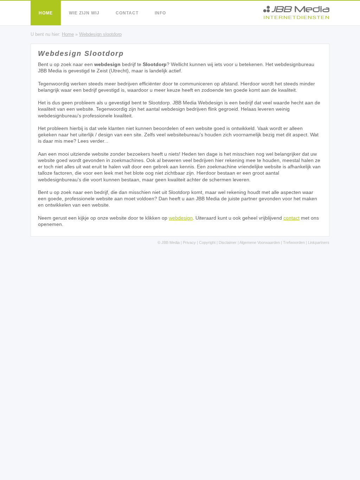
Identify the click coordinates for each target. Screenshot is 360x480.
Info (160, 13)
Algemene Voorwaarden (259, 242)
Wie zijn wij (84, 13)
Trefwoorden (294, 242)
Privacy (189, 242)
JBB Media (170, 242)
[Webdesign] (296, 17)
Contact (127, 13)
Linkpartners (318, 242)
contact (291, 218)
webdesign (181, 218)
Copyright (207, 242)
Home (46, 13)
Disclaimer (228, 242)
